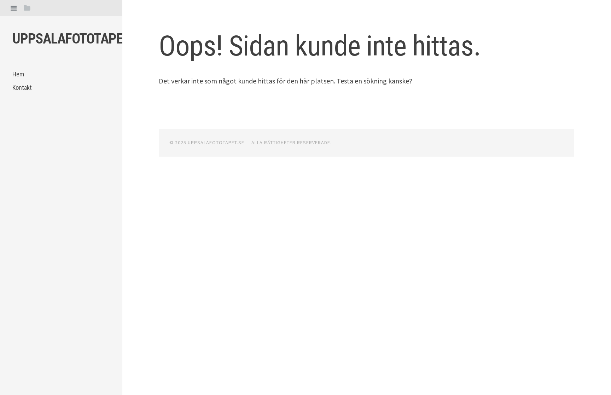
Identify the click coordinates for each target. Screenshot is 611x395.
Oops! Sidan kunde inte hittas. (320, 46)
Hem (18, 74)
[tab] (14, 8)
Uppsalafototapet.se (79, 38)
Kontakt (22, 87)
